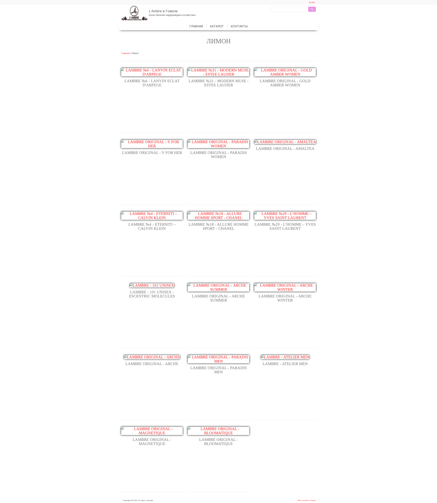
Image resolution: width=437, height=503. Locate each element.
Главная (196, 26)
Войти (312, 2)
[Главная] (134, 12)
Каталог (217, 26)
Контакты (239, 26)
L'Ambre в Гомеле (163, 11)
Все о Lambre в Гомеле (307, 500)
